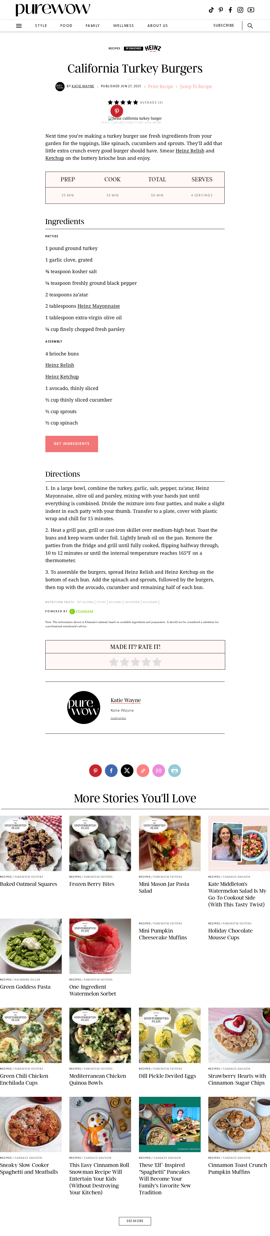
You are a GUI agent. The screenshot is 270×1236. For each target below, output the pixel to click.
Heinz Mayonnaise (99, 306)
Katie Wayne (83, 86)
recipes (114, 48)
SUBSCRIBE (223, 26)
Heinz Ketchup (62, 376)
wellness (123, 26)
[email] (10, 125)
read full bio (118, 718)
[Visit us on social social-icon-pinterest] (221, 10)
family (93, 26)
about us (157, 26)
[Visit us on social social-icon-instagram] (240, 10)
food (66, 26)
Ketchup (54, 158)
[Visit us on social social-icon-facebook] (230, 10)
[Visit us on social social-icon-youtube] (251, 10)
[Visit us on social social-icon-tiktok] (211, 10)
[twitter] (10, 97)
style (41, 26)
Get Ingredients (72, 444)
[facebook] (10, 82)
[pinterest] (116, 111)
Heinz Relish (190, 150)
